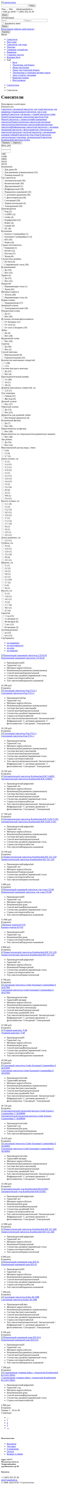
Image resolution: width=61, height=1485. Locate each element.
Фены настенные (20, 67)
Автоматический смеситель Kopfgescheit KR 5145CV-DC (28, 821)
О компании (13, 1449)
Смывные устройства (17, 49)
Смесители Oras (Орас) (29, 135)
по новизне (12, 650)
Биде (14, 62)
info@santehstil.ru (9, 1480)
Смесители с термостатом (20, 119)
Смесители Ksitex (21, 140)
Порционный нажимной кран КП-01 (19, 1264)
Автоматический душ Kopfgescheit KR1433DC (23, 1191)
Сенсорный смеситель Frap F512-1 (17, 693)
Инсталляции (19, 80)
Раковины (11, 52)
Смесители (12, 39)
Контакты (11, 1444)
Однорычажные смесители (20, 117)
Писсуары (12, 42)
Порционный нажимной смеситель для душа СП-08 (26, 892)
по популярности (15, 645)
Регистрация (7, 29)
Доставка (11, 1446)
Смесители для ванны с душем (24, 114)
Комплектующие (20, 77)
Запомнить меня (12, 23)
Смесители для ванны (11, 109)
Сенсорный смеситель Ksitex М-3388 (19, 1299)
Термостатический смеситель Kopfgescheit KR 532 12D (27, 859)
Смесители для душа (17, 44)
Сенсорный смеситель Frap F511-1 (17, 736)
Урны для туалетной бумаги (26, 70)
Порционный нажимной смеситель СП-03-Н (23, 658)
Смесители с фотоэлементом (25, 129)
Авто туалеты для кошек (24, 75)
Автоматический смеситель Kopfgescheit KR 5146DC (27, 779)
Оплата (10, 1451)
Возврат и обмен (15, 1454)
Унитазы (11, 47)
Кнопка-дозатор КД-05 (12, 927)
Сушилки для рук (15, 54)
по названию (13, 643)
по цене (10, 648)
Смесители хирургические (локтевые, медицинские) (26, 136)
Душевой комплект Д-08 (13, 1033)
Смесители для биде (21, 132)
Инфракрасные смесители (23, 127)
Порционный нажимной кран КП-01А (20, 1340)
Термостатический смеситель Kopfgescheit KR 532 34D (27, 1232)
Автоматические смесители (24, 124)
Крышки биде (13, 57)
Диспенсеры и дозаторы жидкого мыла (31, 72)
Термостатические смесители (25, 122)
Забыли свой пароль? (24, 29)
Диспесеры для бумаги (23, 65)
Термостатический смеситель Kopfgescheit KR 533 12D (27, 955)
